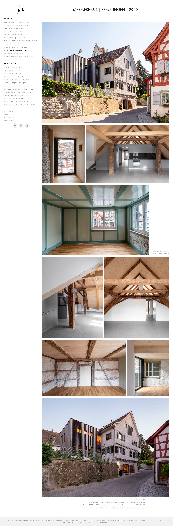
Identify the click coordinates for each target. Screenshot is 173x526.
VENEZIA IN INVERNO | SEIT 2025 (14, 67)
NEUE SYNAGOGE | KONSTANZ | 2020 (16, 53)
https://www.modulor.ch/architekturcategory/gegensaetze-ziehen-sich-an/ (124, 508)
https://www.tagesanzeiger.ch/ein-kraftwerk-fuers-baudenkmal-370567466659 (123, 505)
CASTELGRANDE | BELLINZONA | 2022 (15, 83)
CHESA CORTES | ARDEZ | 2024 (13, 31)
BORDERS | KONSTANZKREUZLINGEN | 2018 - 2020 (19, 92)
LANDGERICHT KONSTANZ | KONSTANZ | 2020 (18, 56)
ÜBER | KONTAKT (9, 112)
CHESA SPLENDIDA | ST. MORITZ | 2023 (15, 47)
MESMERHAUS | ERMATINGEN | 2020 (15, 50)
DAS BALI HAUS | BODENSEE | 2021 (14, 44)
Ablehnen (103, 522)
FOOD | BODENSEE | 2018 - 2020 (14, 98)
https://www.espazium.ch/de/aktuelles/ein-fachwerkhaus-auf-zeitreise (125, 502)
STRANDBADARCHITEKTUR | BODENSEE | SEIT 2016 (19, 89)
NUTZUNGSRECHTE (10, 120)
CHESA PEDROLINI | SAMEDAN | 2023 (15, 38)
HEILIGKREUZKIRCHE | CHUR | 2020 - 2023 (17, 86)
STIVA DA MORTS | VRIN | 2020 (13, 73)
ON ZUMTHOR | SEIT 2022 (12, 70)
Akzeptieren (93, 522)
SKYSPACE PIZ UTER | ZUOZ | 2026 (14, 77)
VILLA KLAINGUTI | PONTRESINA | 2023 (16, 35)
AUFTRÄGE (8, 18)
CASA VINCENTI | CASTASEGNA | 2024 (16, 25)
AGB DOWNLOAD (9, 117)
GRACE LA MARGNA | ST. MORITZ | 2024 (16, 22)
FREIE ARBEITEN (10, 63)
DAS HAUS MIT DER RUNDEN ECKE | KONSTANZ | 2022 (20, 41)
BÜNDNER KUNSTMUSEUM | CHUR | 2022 (16, 80)
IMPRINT (6, 114)
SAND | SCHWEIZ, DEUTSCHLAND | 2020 (16, 95)
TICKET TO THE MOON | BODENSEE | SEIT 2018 (18, 101)
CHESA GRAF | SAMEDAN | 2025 (14, 28)
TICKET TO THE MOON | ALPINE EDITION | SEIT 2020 (19, 104)
